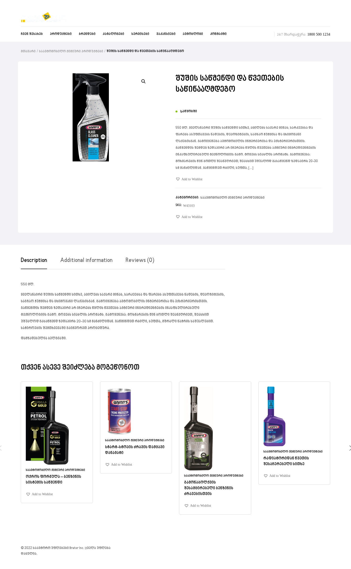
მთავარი (28, 51)
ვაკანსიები (166, 34)
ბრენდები (87, 34)
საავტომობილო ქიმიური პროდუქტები (71, 51)
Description (34, 260)
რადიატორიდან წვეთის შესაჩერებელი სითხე (286, 461)
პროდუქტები (61, 34)
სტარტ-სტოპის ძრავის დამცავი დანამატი (135, 450)
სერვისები (140, 34)
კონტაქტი (218, 34)
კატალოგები (113, 34)
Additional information (86, 260)
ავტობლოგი (193, 34)
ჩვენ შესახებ (32, 34)
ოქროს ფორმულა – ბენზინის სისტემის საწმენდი (53, 480)
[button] (189, 179)
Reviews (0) (140, 260)
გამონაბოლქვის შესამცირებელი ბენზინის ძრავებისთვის (208, 488)
